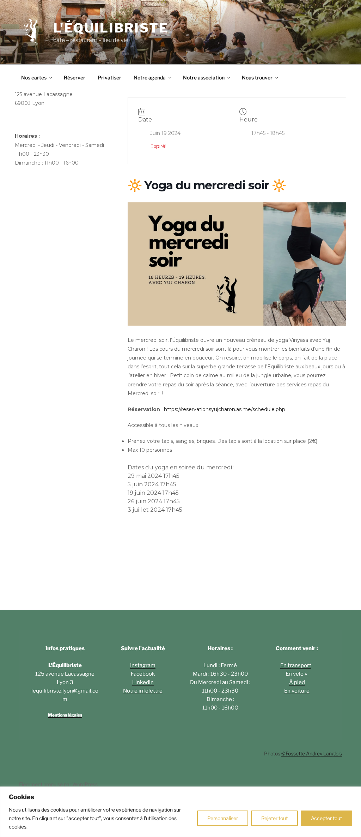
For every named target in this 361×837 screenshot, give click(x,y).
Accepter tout (326, 818)
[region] (180, 811)
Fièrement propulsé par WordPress (58, 784)
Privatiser (109, 78)
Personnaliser (222, 818)
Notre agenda (150, 78)
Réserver (74, 78)
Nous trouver (257, 78)
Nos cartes (34, 78)
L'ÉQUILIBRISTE (111, 28)
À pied (297, 682)
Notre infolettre (143, 691)
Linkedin (143, 682)
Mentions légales (65, 715)
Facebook (143, 674)
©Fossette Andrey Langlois (311, 753)
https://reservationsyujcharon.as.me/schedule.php (224, 409)
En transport (295, 665)
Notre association (204, 78)
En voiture (297, 691)
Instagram (142, 665)
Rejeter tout (274, 818)
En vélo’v (297, 674)
